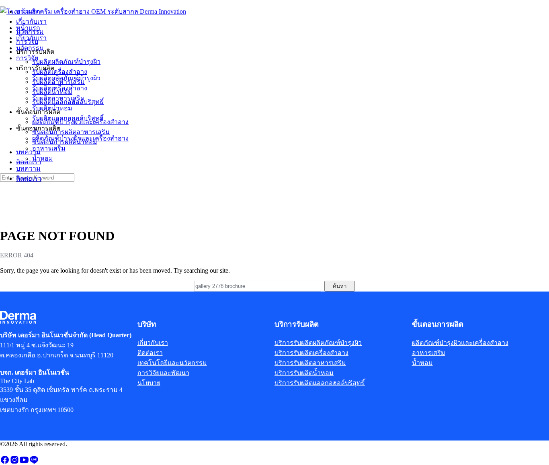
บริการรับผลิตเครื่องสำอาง (311, 352)
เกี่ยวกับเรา (31, 38)
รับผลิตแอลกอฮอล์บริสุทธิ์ (68, 118)
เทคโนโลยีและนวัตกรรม (172, 362)
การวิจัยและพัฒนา (163, 372)
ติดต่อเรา (28, 178)
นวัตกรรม (30, 48)
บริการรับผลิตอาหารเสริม (310, 362)
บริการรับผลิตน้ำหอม (304, 372)
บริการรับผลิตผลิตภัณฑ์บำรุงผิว (318, 342)
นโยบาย (148, 382)
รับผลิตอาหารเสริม (58, 98)
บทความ (28, 168)
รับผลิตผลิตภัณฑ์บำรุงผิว (66, 78)
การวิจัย (27, 58)
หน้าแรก (28, 27)
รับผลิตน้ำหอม (52, 108)
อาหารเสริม (49, 148)
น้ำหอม (42, 158)
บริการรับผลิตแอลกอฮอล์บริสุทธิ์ (319, 382)
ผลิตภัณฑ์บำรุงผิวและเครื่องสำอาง (80, 138)
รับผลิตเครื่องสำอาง (59, 88)
